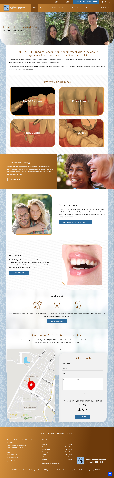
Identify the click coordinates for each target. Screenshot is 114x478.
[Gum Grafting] (33, 133)
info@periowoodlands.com (50, 463)
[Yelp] (109, 2)
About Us (50, 433)
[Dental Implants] (81, 101)
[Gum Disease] (81, 133)
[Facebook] (106, 2)
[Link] (14, 8)
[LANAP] (33, 101)
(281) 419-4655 (63, 2)
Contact (70, 433)
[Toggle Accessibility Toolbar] (110, 474)
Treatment (60, 433)
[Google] (102, 2)
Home (42, 433)
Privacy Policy (90, 470)
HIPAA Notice (99, 470)
